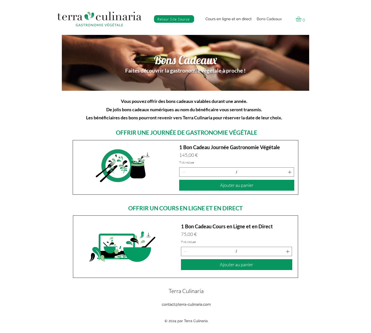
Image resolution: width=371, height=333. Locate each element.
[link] (302, 19)
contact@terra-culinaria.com (186, 304)
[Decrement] (183, 172)
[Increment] (290, 172)
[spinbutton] (236, 172)
